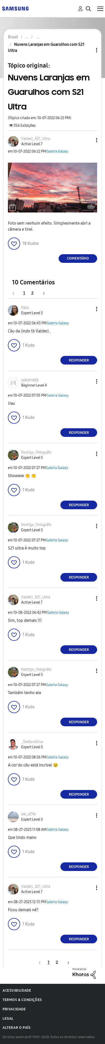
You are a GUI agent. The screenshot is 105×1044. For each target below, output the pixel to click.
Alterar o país (17, 1028)
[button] (88, 140)
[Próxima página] (42, 293)
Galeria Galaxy (57, 151)
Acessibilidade (17, 990)
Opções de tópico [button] (88, 50)
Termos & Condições (22, 1000)
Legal (8, 1018)
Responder (79, 360)
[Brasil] (15, 8)
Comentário (78, 258)
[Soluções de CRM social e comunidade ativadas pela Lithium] (84, 973)
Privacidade (14, 1009)
